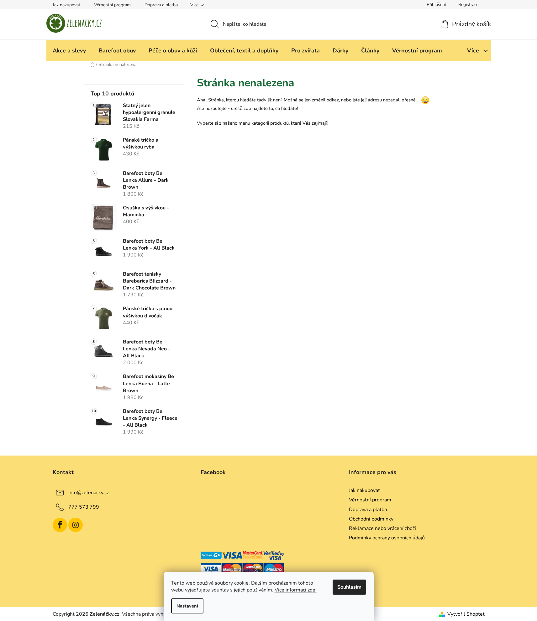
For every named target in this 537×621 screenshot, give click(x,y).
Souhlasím (349, 587)
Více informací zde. (296, 589)
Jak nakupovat (66, 5)
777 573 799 (83, 507)
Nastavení (187, 606)
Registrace (468, 5)
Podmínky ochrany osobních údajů (387, 537)
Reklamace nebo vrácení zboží (382, 528)
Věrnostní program (112, 5)
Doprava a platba (161, 5)
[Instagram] (75, 525)
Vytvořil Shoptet (466, 614)
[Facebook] (60, 525)
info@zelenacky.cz (88, 492)
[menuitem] (69, 50)
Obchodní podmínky (371, 519)
